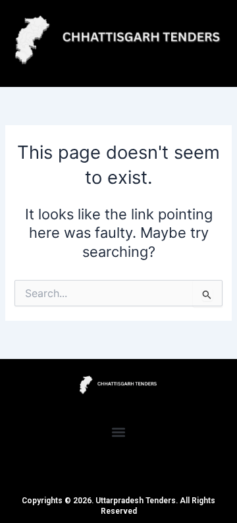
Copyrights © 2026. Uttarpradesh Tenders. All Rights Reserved (118, 506)
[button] (119, 432)
